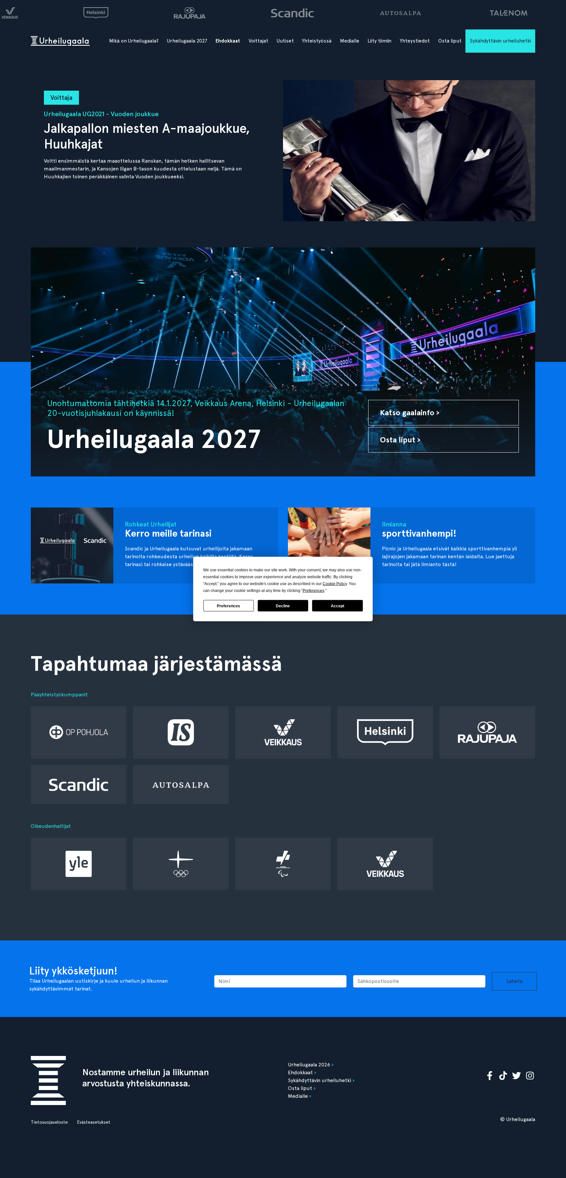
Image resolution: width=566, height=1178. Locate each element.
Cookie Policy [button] (335, 583)
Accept (337, 605)
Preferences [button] (313, 590)
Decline (283, 605)
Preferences (228, 605)
